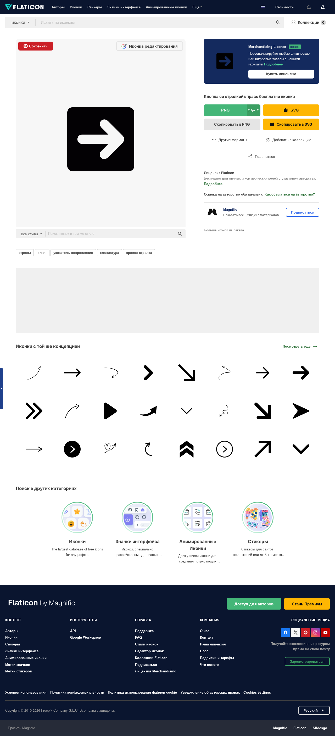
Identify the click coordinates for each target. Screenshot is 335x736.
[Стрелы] (263, 411)
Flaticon (299, 727)
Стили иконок (146, 644)
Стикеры (94, 6)
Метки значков (17, 664)
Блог (204, 650)
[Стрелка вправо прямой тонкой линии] (34, 449)
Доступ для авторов (253, 604)
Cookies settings (257, 692)
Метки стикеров (18, 670)
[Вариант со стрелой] (224, 373)
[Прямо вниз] (187, 373)
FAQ (138, 637)
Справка (143, 619)
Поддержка (144, 630)
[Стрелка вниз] (187, 411)
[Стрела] (148, 373)
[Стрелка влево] (110, 373)
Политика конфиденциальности (77, 692)
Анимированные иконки (166, 6)
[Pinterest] (305, 632)
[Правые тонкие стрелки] (34, 411)
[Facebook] (285, 632)
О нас (204, 630)
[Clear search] (266, 22)
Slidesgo (320, 727)
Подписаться (146, 664)
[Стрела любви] (110, 449)
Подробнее (273, 64)
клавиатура (109, 252)
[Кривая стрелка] (148, 449)
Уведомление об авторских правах (210, 692)
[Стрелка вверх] (34, 373)
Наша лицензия (213, 644)
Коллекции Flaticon (151, 657)
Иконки (76, 6)
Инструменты (83, 619)
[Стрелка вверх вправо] (263, 449)
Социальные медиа (310, 619)
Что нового (209, 664)
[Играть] (110, 411)
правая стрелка (139, 252)
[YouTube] (325, 632)
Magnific (280, 727)
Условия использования (26, 692)
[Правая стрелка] (72, 373)
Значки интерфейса (124, 6)
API (73, 630)
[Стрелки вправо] (72, 411)
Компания (209, 619)
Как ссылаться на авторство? (290, 194)
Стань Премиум (307, 604)
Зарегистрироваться (307, 661)
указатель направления (73, 252)
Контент (13, 619)
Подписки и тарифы (217, 657)
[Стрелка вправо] (72, 449)
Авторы (58, 6)
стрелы (25, 252)
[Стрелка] (263, 373)
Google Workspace (85, 637)
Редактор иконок (149, 650)
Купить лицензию (281, 74)
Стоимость (284, 6)
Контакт (206, 637)
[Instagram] (315, 632)
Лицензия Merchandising (155, 670)
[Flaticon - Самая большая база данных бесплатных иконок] (24, 7)
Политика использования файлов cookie (142, 692)
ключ (42, 252)
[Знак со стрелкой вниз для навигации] (301, 449)
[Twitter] (295, 632)
